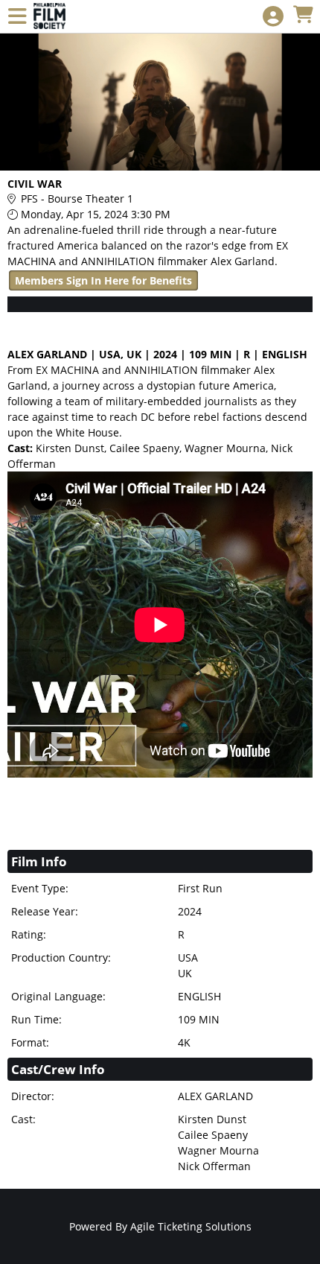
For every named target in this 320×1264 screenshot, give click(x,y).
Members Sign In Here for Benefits (103, 280)
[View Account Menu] (273, 16)
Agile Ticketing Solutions (191, 1226)
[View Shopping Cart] (303, 15)
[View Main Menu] (17, 16)
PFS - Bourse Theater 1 (77, 198)
